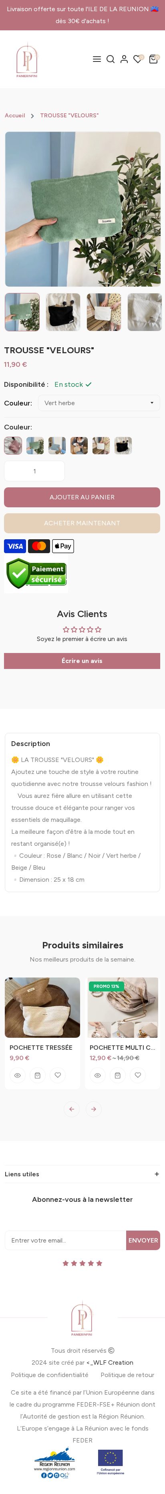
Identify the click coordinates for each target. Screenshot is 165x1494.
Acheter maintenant (82, 523)
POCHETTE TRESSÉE (41, 1047)
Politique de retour (127, 1375)
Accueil (15, 116)
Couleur (17, 403)
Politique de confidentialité (50, 1375)
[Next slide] (94, 1109)
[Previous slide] (72, 1109)
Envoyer (143, 1240)
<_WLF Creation (109, 1362)
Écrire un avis (82, 661)
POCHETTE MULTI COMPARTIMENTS (122, 1047)
